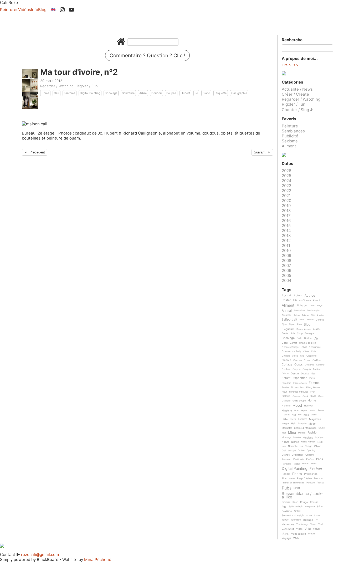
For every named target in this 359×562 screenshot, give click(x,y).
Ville (308, 529)
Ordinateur (297, 455)
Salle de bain (296, 507)
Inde (296, 410)
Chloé (295, 356)
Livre (293, 419)
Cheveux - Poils (291, 351)
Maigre (285, 424)
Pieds (292, 478)
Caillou (307, 338)
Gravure (286, 401)
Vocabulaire (298, 534)
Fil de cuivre (297, 387)
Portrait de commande (293, 483)
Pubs (286, 488)
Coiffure (316, 360)
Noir (284, 446)
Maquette (287, 428)
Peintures (9, 9)
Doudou (156, 93)
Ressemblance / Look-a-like (302, 495)
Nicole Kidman (308, 442)
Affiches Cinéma (302, 300)
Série (319, 507)
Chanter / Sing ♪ (297, 109)
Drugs (322, 428)
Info (34, 9)
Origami (309, 455)
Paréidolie (298, 459)
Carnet (293, 343)
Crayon (296, 369)
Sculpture (128, 93)
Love (312, 306)
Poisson (318, 478)
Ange (319, 305)
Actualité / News (297, 89)
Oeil (284, 451)
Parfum (310, 459)
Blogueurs (288, 329)
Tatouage (296, 520)
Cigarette (311, 356)
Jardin (312, 410)
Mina (292, 432)
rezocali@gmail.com (40, 554)
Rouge (304, 502)
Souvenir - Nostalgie (293, 515)
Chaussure (315, 347)
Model (312, 423)
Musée (297, 437)
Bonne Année (303, 329)
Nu (301, 446)
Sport (309, 515)
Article (305, 315)
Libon (314, 415)
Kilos (306, 415)
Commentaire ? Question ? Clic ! (147, 55)
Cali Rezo (9, 2)
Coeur (307, 360)
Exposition (300, 378)
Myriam (319, 437)
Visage (285, 534)
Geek (305, 396)
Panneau (286, 459)
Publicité (290, 135)
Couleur (320, 365)
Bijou (284, 324)
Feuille (285, 387)
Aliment (289, 145)
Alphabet (302, 305)
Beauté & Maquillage (305, 428)
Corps (298, 364)
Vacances (288, 524)
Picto (284, 478)
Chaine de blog (307, 343)
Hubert (185, 93)
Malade (302, 423)
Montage (286, 437)
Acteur (298, 295)
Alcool (316, 300)
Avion (302, 320)
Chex (306, 351)
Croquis (306, 369)
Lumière (302, 419)
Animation (299, 311)
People (286, 474)
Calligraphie (239, 93)
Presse (320, 483)
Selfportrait (289, 319)
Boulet (285, 333)
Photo (297, 474)
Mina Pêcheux (97, 559)
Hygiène (287, 410)
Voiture (311, 534)
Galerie (286, 396)
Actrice (310, 295)
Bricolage (111, 93)
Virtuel (316, 529)
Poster (286, 300)
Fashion (312, 432)
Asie (313, 315)
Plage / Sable (304, 478)
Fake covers (300, 383)
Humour (308, 406)
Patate (305, 464)
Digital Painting (90, 93)
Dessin (295, 373)
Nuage (308, 446)
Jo (196, 93)
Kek (294, 415)
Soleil (297, 511)
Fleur (284, 392)
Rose (295, 502)
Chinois (286, 356)
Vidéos (24, 9)
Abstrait (287, 295)
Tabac (285, 520)
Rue (284, 507)
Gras (321, 396)
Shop (299, 333)
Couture (286, 369)
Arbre (143, 93)
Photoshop (310, 474)
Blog (42, 9)
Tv (316, 520)
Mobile (301, 433)
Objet (317, 446)
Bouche (317, 329)
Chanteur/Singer (290, 347)
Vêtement (288, 529)
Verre (313, 524)
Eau (313, 374)
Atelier (320, 315)
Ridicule (286, 502)
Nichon (295, 442)
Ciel (302, 356)
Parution (286, 464)
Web (296, 538)
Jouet (287, 415)
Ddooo (285, 373)
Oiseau (292, 451)
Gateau (296, 396)
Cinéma (286, 360)
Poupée (171, 93)
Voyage (286, 538)
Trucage (308, 520)
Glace (313, 396)
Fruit (312, 392)
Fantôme (69, 93)
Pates (313, 464)
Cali (56, 93)
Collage (287, 364)
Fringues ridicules (298, 392)
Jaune (320, 410)
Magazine (315, 419)
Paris (319, 459)
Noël (319, 442)
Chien (314, 351)
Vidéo (299, 529)
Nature (285, 442)
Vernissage (302, 524)
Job (293, 333)
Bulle (299, 338)
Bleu (299, 324)
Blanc (206, 93)
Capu (285, 343)
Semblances (293, 130)
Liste (285, 419)
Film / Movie (313, 387)
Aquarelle (286, 315)
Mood (297, 405)
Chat (304, 347)
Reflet (297, 488)
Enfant (286, 378)
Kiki (299, 415)
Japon (304, 410)
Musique (308, 437)
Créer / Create (295, 94)
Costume (309, 365)
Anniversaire (313, 311)
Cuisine (317, 369)
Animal (287, 310)
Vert (320, 524)
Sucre (317, 515)
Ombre (301, 450)
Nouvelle (293, 446)
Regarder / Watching (57, 86)
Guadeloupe (299, 401)
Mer (284, 433)
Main (293, 423)
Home (45, 93)
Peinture (290, 125)
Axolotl (310, 320)
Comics (320, 320)
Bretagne (309, 333)
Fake (312, 378)
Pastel (296, 464)
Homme (286, 406)
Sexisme (290, 140)
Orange (286, 455)
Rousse (314, 502)
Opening (311, 450)
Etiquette (221, 93)
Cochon (297, 360)
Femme (314, 382)
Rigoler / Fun (87, 86)
